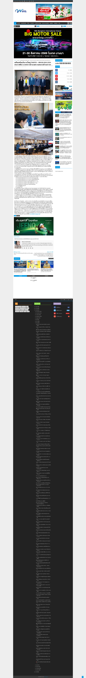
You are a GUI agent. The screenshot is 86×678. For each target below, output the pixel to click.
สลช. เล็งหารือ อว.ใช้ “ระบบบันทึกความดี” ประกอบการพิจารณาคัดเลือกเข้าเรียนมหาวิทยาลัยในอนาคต (47, 270)
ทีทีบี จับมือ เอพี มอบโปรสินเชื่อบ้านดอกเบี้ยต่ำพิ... (43, 329)
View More (51, 258)
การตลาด (32, 23)
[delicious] (33, 1)
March (37, 666)
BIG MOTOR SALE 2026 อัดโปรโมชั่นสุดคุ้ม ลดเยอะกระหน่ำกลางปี (25, 26)
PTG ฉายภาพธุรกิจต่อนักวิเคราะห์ (41, 475)
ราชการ (18, 60)
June (37, 321)
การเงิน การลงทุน (38, 23)
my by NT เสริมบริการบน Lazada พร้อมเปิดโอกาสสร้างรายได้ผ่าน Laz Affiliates (33, 270)
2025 (36, 308)
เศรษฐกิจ (21, 311)
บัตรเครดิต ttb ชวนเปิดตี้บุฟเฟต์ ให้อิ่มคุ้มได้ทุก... (43, 482)
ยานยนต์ (18, 23)
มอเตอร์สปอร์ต (23, 23)
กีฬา (59, 23)
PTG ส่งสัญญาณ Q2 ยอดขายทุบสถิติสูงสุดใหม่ (43, 391)
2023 (36, 671)
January (37, 669)
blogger (20, 275)
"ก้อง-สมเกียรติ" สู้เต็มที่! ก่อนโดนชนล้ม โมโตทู (43, 406)
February (37, 668)
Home (15, 60)
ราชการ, (25, 66)
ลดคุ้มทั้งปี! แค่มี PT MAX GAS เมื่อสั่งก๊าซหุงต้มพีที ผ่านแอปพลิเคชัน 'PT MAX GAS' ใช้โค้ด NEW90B (66, 147)
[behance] (29, 1)
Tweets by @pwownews (59, 171)
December (38, 311)
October (37, 314)
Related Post (17, 258)
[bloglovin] (24, 1)
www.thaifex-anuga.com (34, 214)
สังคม (25, 311)
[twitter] (21, 1)
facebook (46, 275)
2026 (36, 306)
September (38, 316)
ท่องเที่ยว (51, 23)
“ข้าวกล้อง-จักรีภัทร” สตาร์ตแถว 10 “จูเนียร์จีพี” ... (43, 592)
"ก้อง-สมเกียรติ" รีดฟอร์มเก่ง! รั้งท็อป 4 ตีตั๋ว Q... (43, 444)
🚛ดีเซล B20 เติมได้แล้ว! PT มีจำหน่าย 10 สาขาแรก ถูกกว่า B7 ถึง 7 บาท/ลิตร (66, 134)
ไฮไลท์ (63, 112)
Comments (69, 112)
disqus (33, 275)
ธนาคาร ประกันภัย (45, 23)
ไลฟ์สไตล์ (55, 23)
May (37, 322)
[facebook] (19, 1)
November (38, 313)
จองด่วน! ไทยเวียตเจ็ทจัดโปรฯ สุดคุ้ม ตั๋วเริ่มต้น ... (43, 600)
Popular (58, 112)
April (37, 664)
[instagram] (31, 1)
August (37, 317)
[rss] (28, 1)
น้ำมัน (28, 23)
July (36, 319)
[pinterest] (22, 1)
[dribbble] (26, 1)
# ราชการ (18, 215)
